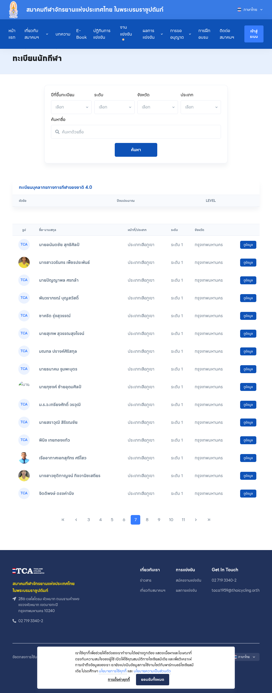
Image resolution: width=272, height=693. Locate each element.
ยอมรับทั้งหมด (152, 679)
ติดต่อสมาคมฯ (227, 34)
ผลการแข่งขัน (149, 34)
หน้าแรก (11, 34)
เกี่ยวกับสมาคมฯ (31, 34)
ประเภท (187, 94)
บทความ (63, 34)
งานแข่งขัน (126, 30)
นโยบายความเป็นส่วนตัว (152, 671)
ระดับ (98, 94)
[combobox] (71, 107)
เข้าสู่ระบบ (254, 34)
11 (183, 519)
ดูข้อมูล (248, 244)
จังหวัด (143, 94)
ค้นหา (136, 149)
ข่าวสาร (145, 580)
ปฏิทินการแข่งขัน (101, 34)
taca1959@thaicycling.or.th (236, 590)
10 (171, 519)
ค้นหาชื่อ (58, 119)
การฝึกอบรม (204, 34)
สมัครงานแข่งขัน (188, 580)
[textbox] (60, 107)
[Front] (28, 570)
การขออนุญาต (177, 34)
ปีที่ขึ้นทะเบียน (62, 94)
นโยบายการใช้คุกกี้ (113, 671)
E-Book (81, 34)
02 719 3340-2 (224, 580)
